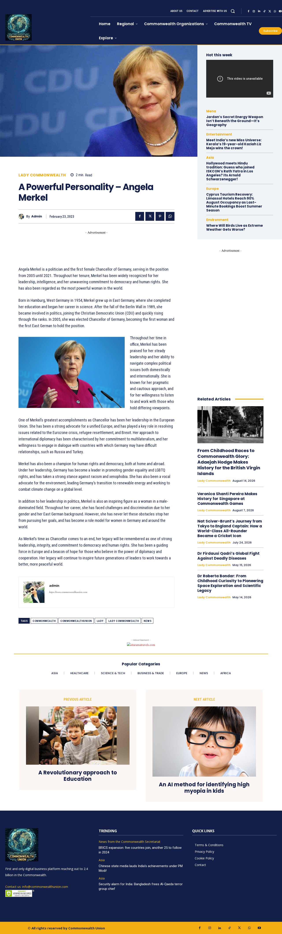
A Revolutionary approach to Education (77, 776)
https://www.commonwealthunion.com (68, 592)
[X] (269, 11)
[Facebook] (248, 11)
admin (36, 216)
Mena (211, 111)
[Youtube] (259, 928)
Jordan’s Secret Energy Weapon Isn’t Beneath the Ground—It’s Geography (234, 121)
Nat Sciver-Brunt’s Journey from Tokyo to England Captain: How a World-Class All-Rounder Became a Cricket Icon (229, 528)
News (147, 621)
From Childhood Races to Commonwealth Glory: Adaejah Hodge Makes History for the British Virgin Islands (228, 462)
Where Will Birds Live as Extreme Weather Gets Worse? (234, 227)
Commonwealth (44, 621)
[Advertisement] (99, 245)
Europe (212, 188)
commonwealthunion (76, 621)
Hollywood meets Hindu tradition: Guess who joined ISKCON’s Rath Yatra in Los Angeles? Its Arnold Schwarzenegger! (230, 171)
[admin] (22, 216)
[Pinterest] (160, 216)
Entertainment (219, 134)
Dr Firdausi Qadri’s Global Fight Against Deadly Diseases (228, 556)
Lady (100, 621)
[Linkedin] (259, 11)
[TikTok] (264, 11)
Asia (210, 157)
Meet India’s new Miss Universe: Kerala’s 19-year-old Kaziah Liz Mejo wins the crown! (234, 144)
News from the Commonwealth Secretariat (129, 842)
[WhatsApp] (275, 11)
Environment (217, 219)
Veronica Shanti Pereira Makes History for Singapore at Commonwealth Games (227, 498)
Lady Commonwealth (42, 175)
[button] (232, 11)
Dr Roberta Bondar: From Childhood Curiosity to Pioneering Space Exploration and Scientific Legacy (230, 583)
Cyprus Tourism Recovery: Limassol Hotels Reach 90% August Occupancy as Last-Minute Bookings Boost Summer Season (234, 202)
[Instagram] (253, 11)
